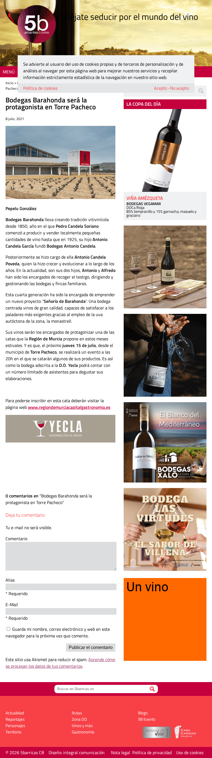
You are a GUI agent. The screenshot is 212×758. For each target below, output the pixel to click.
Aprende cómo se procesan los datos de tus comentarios (60, 662)
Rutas (77, 713)
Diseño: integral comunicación (77, 752)
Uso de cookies (189, 752)
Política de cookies (40, 88)
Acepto (160, 88)
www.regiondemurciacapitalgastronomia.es (69, 407)
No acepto (179, 88)
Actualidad (15, 713)
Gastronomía (83, 732)
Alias (10, 580)
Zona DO (79, 719)
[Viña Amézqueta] (165, 150)
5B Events (146, 719)
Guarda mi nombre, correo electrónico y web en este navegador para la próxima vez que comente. (58, 632)
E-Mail (12, 604)
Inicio (10, 83)
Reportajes (15, 719)
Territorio (13, 732)
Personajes (15, 725)
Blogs (143, 713)
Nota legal (120, 752)
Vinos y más (82, 725)
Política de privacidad (152, 752)
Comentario (16, 538)
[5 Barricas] (37, 25)
